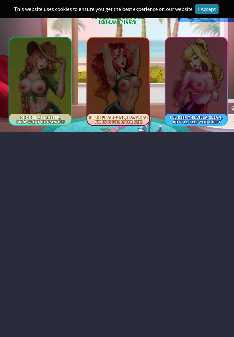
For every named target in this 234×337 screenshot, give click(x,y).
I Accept (207, 9)
